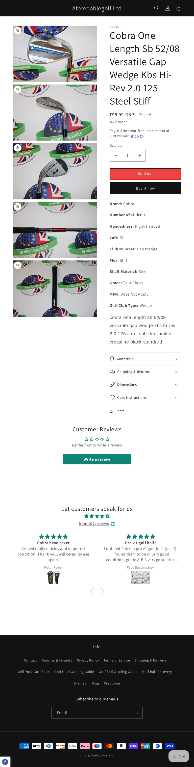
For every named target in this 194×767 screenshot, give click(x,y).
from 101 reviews (94, 523)
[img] (97, 516)
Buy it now (145, 188)
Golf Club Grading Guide (74, 671)
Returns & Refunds (57, 660)
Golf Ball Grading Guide (118, 671)
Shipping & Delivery (150, 660)
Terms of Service (117, 660)
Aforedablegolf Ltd (101, 755)
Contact (30, 660)
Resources (112, 683)
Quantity (116, 145)
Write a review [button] (97, 459)
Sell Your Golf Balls (34, 671)
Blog (95, 683)
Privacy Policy (88, 660)
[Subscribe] (136, 713)
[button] (15, 8)
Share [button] (120, 411)
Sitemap (80, 683)
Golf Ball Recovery (157, 671)
